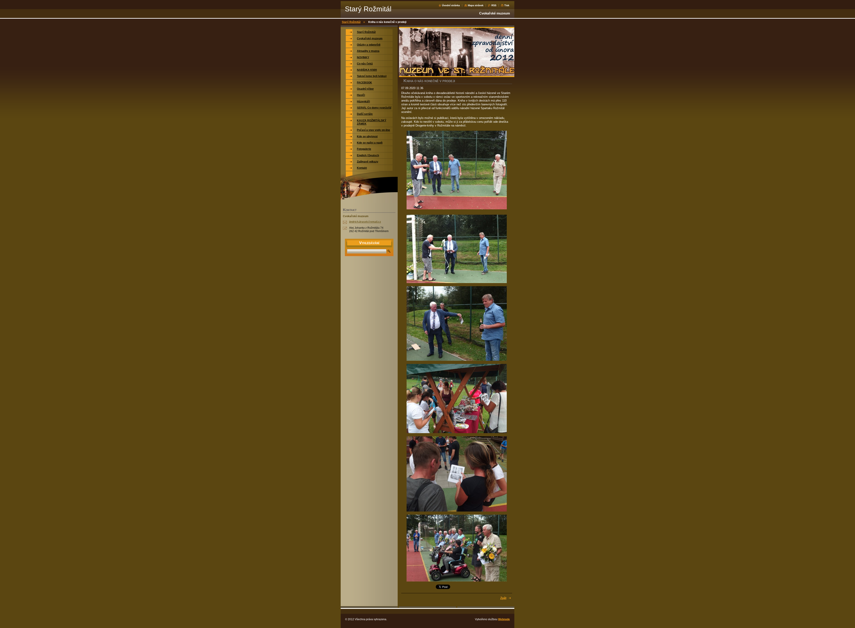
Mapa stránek (475, 5)
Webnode (504, 619)
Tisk (506, 5)
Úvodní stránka (451, 5)
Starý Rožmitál (351, 22)
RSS (493, 5)
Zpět (503, 598)
